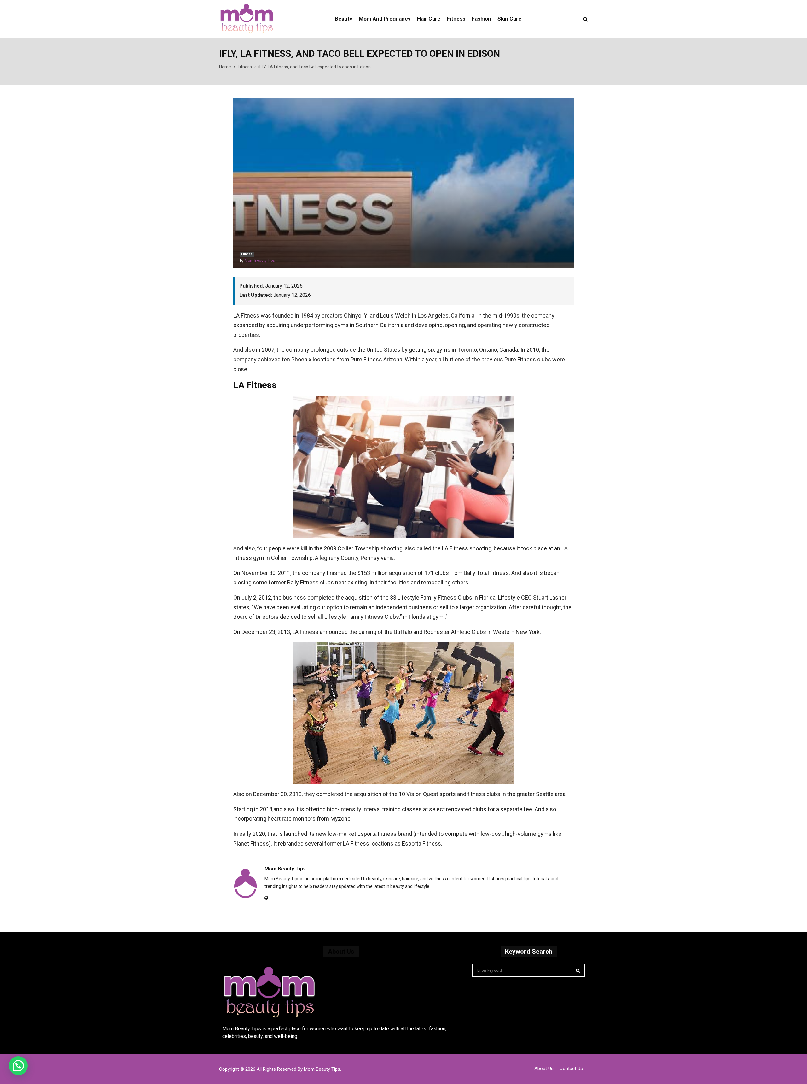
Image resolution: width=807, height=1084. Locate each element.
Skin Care (509, 18)
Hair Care (428, 18)
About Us (544, 1068)
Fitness (456, 18)
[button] (18, 1065)
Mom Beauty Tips (260, 260)
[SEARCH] (578, 970)
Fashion (481, 18)
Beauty (343, 18)
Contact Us (571, 1068)
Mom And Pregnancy (385, 18)
